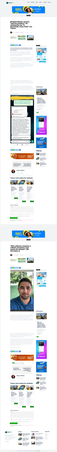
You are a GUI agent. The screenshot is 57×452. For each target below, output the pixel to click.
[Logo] (9, 3)
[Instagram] (6, 441)
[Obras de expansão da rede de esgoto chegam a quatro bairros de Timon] (14, 182)
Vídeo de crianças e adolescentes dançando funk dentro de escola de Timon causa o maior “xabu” (39, 438)
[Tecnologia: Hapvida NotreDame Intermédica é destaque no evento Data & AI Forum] (33, 443)
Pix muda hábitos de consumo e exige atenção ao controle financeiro (21, 189)
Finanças (20, 185)
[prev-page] (36, 112)
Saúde (28, 185)
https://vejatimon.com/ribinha (20, 171)
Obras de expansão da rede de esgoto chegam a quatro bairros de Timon (14, 189)
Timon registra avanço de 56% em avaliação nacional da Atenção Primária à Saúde (29, 189)
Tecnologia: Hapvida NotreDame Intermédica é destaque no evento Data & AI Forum (39, 443)
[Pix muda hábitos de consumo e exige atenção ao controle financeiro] (22, 182)
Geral (12, 185)
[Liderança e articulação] (33, 434)
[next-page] (37, 112)
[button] (49, 2)
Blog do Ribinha (16, 32)
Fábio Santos (38, 450)
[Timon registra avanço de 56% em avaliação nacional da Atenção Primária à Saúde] (30, 182)
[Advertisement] (22, 74)
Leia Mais (24, 201)
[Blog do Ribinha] (11, 32)
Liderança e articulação (39, 433)
